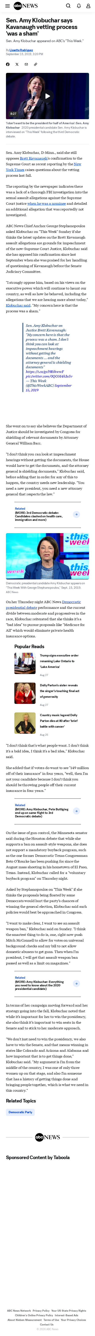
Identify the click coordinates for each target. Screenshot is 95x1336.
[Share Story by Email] (26, 64)
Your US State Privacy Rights (68, 1311)
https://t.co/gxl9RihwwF (45, 371)
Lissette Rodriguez (21, 50)
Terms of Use (51, 1320)
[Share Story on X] (17, 64)
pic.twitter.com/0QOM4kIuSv (49, 375)
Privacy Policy (41, 1311)
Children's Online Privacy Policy (34, 1315)
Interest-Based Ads (66, 1315)
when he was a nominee (46, 203)
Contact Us (46, 1324)
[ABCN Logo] (26, 6)
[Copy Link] (35, 64)
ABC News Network (19, 1311)
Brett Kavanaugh (34, 157)
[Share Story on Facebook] (7, 64)
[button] (7, 6)
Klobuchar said (18, 304)
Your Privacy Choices (73, 1320)
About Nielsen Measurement (25, 1320)
